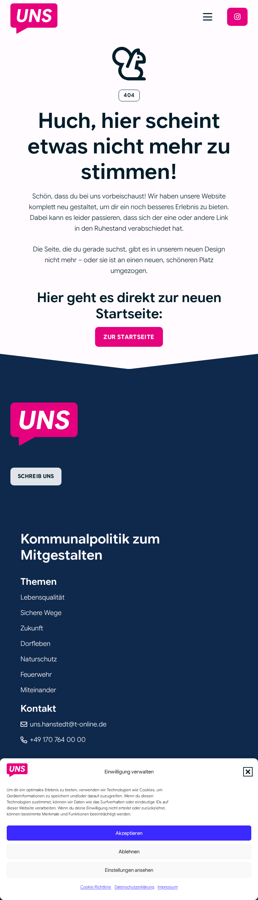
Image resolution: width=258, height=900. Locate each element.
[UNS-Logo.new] (34, 18)
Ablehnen (129, 852)
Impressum (168, 886)
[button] (248, 771)
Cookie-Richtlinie (95, 886)
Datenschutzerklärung (134, 886)
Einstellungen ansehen (129, 870)
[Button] (237, 17)
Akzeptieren (129, 833)
